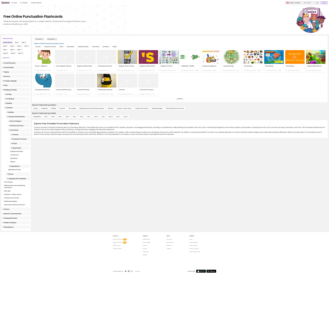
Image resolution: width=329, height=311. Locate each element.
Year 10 (5, 53)
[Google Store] (211, 271)
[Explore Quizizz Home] (5, 3)
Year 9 (19, 49)
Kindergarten (7, 42)
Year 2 (24, 42)
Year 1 (17, 42)
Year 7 (5, 49)
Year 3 (5, 46)
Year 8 (12, 49)
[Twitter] (125, 271)
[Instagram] (131, 271)
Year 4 (12, 46)
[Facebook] (129, 271)
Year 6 (26, 46)
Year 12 (20, 53)
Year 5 (19, 46)
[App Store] (201, 271)
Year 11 (13, 53)
